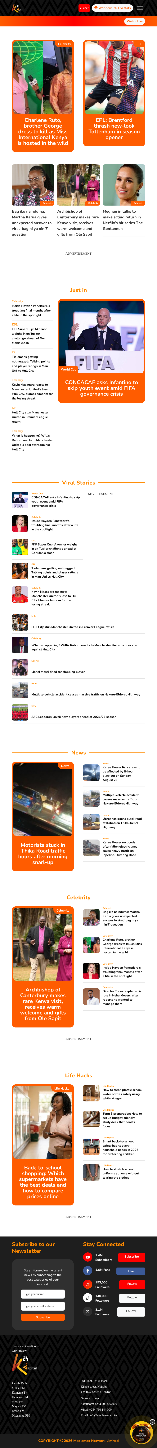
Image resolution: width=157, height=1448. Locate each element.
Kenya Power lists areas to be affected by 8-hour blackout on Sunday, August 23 (121, 773)
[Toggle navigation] (140, 8)
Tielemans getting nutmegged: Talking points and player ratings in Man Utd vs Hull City (54, 572)
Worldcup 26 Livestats (114, 8)
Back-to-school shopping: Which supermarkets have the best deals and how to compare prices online (43, 1182)
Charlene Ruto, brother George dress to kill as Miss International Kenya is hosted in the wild (43, 131)
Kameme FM (20, 1397)
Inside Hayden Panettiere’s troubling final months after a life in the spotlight (31, 310)
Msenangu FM (21, 1416)
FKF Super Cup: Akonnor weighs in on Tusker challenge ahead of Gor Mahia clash (54, 548)
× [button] (152, 1422)
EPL (139, 44)
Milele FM (18, 1388)
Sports (35, 660)
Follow (132, 1284)
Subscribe (43, 1317)
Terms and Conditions (25, 1346)
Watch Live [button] (135, 21)
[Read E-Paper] (141, 1432)
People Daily (20, 1383)
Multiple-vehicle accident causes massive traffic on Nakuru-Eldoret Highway (85, 694)
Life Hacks (61, 1088)
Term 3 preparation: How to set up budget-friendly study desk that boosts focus (122, 1120)
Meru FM (18, 1402)
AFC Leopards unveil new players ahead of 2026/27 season (73, 717)
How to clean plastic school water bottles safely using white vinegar (122, 1094)
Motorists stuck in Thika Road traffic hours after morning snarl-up (43, 853)
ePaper (84, 8)
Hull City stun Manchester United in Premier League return (30, 417)
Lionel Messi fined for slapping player (58, 672)
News (34, 683)
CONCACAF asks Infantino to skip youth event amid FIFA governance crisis (101, 388)
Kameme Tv (19, 1393)
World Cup (68, 369)
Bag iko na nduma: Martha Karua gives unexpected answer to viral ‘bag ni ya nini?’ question (32, 223)
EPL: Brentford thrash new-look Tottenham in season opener (114, 128)
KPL (15, 324)
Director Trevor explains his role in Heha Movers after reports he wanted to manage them (122, 997)
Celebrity (64, 44)
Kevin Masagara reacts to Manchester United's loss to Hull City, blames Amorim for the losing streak (54, 598)
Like (131, 1271)
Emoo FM (18, 1411)
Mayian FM (19, 1406)
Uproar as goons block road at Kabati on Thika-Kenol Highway (122, 823)
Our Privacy (19, 1351)
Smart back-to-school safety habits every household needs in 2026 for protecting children (120, 1147)
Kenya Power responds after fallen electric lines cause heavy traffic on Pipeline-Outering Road (120, 848)
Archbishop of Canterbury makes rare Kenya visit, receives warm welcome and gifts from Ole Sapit (78, 223)
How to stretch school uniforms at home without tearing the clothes (121, 1173)
